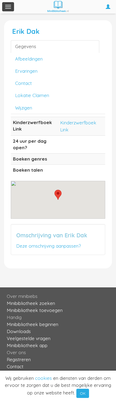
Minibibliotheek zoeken (31, 303)
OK (83, 393)
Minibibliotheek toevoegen (35, 310)
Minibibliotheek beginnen (32, 324)
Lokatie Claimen (32, 95)
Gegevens (25, 46)
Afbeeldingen (29, 59)
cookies (43, 378)
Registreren (19, 359)
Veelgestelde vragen (28, 338)
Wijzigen (23, 108)
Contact (23, 83)
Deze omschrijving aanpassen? (48, 246)
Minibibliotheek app (27, 345)
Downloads (19, 331)
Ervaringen (26, 71)
